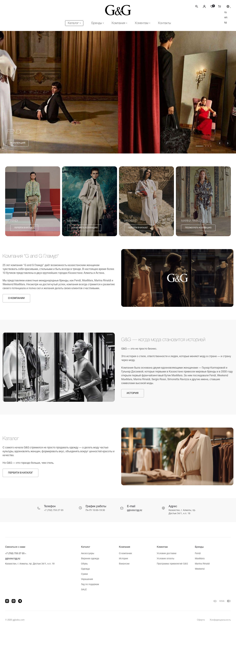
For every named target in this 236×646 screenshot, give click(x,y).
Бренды (199, 547)
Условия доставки (166, 553)
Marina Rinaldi (202, 564)
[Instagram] (7, 601)
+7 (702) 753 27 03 (15, 553)
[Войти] (204, 6)
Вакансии (124, 564)
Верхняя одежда (90, 559)
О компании (125, 553)
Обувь (84, 564)
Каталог (85, 547)
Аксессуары (87, 553)
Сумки (84, 574)
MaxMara (200, 559)
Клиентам (162, 547)
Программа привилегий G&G (172, 564)
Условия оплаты (165, 559)
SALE (84, 590)
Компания (124, 547)
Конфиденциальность (220, 620)
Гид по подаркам (90, 584)
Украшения (87, 579)
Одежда (85, 569)
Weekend (199, 569)
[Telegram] (20, 601)
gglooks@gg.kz (134, 510)
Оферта (201, 620)
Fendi (198, 553)
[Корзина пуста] (218, 6)
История (123, 559)
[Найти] (196, 8)
